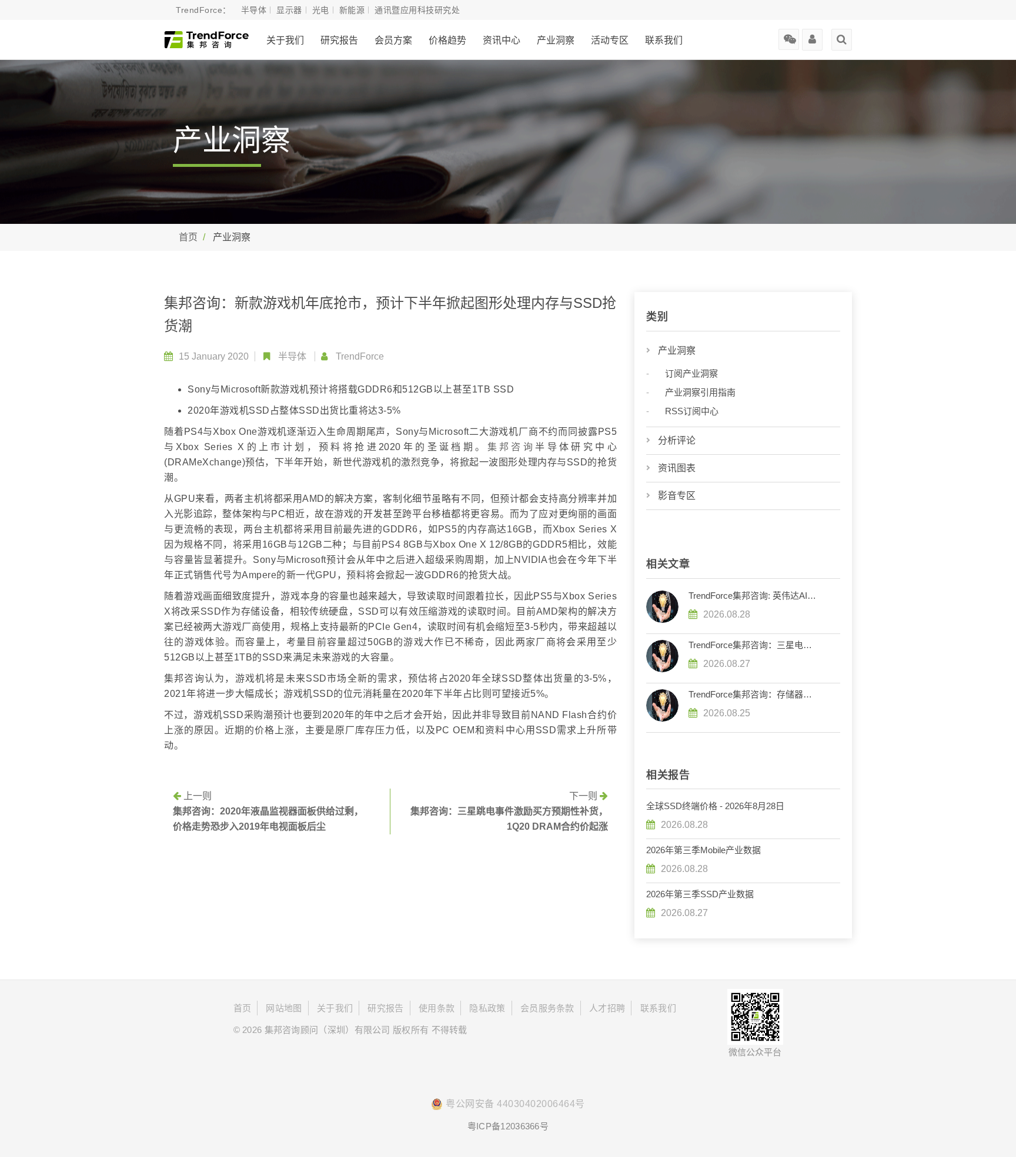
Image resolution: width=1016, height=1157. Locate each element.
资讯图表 (677, 468)
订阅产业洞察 (691, 373)
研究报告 (339, 40)
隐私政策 (487, 1008)
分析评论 (677, 440)
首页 (188, 237)
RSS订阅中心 (691, 411)
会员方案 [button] (393, 40)
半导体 (292, 356)
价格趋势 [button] (447, 40)
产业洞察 (677, 351)
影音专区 (677, 496)
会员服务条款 (547, 1008)
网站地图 (284, 1008)
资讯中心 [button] (501, 40)
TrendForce (360, 356)
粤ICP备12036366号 (508, 1126)
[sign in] (812, 35)
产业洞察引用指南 (700, 392)
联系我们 (664, 40)
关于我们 (285, 40)
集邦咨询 (511, 447)
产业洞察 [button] (555, 40)
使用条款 (436, 1008)
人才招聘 (607, 1008)
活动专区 (610, 40)
